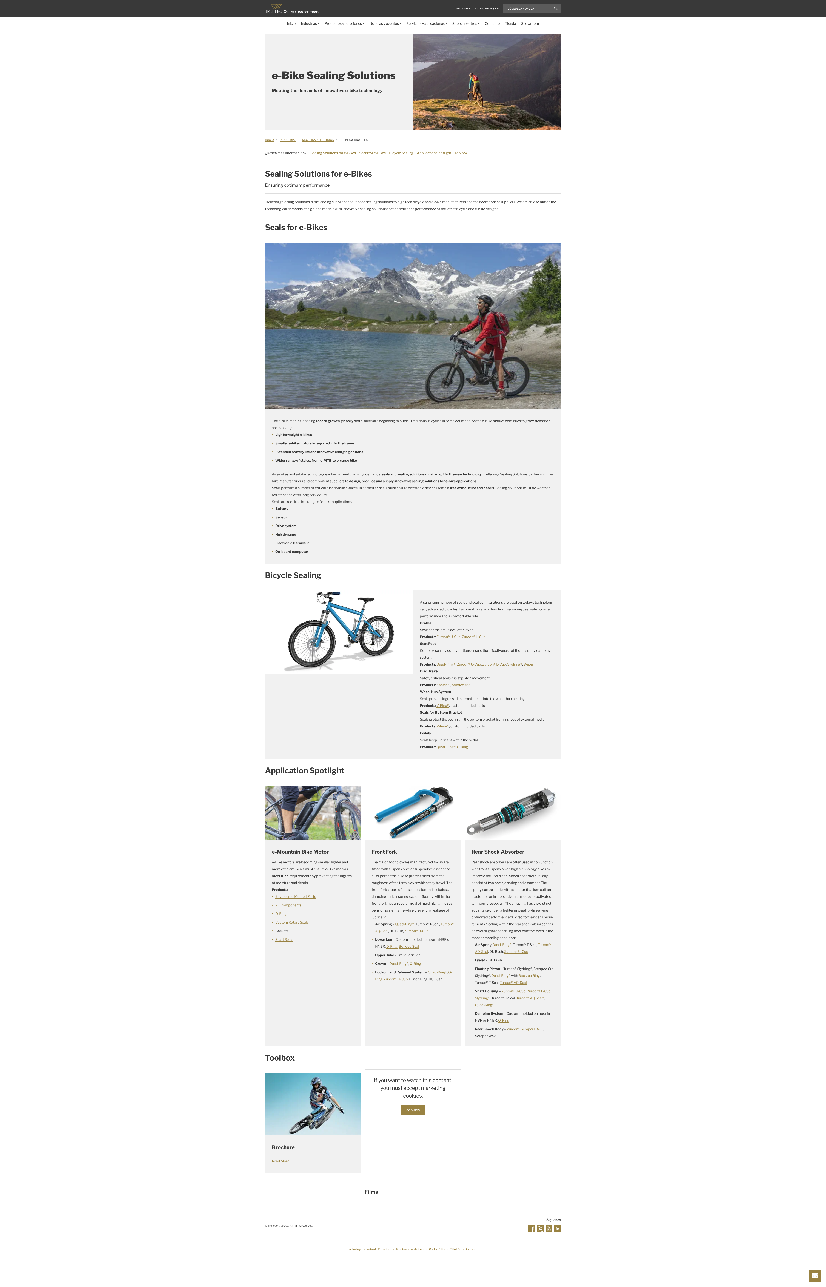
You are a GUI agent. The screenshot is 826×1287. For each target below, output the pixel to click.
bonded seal (461, 685)
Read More (280, 1161)
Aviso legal (355, 1249)
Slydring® (514, 664)
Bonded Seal (409, 946)
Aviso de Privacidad (379, 1249)
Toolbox (461, 153)
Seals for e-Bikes (372, 153)
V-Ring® (442, 706)
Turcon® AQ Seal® (530, 998)
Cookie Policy (437, 1249)
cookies (413, 1110)
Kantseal (443, 685)
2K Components (288, 905)
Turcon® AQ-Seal (513, 983)
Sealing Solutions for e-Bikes (333, 153)
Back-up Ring (529, 976)
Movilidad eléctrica (318, 139)
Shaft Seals (284, 940)
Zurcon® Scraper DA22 (525, 1029)
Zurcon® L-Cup (473, 637)
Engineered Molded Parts (295, 897)
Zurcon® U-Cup (448, 637)
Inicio (269, 139)
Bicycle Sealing (401, 153)
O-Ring (462, 747)
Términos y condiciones (410, 1249)
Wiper (528, 664)
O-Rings (281, 914)
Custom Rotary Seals (291, 922)
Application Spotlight (434, 153)
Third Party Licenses (462, 1249)
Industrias (288, 139)
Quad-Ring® (446, 664)
